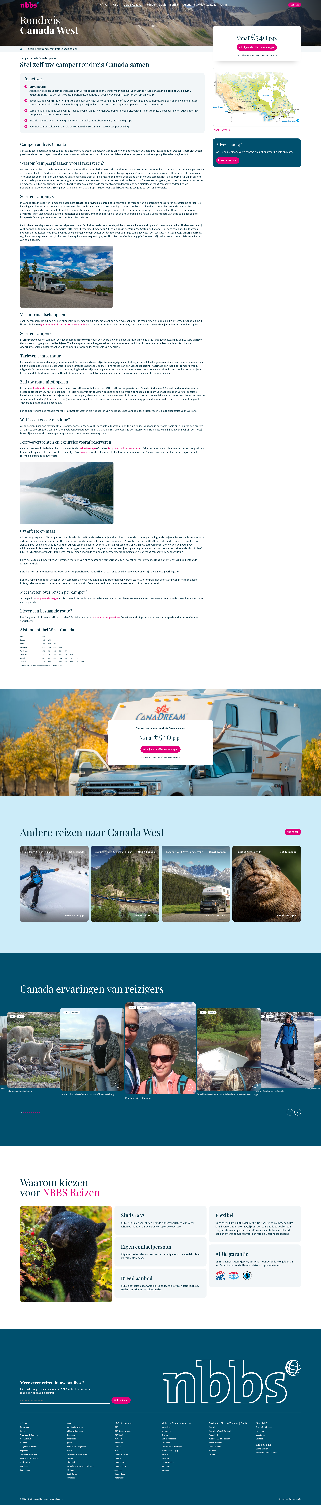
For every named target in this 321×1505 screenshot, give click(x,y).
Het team (260, 1431)
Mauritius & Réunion (29, 1435)
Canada (117, 1458)
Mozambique (25, 1439)
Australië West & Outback (220, 1431)
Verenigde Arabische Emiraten (80, 1466)
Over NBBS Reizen (264, 1427)
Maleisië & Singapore (76, 1447)
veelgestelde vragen (47, 598)
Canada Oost (120, 1466)
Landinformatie (221, 129)
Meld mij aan (121, 1400)
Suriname (166, 1466)
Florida (117, 1447)
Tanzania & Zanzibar (29, 1454)
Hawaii (117, 1450)
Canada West (120, 1462)
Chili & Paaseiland (169, 1439)
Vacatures (260, 1435)
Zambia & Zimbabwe (29, 1458)
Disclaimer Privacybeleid (290, 1499)
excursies (85, 452)
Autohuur (24, 1466)
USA (116, 1427)
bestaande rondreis (44, 388)
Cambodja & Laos (75, 1427)
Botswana (24, 1427)
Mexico (165, 1454)
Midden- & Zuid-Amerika (162, 4)
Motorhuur (119, 1478)
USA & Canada (133, 4)
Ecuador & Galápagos (171, 1450)
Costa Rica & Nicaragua (172, 1447)
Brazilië (165, 1435)
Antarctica (166, 1427)
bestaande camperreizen (106, 617)
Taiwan (70, 1458)
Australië (213, 1427)
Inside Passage (87, 448)
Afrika (103, 4)
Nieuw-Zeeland (215, 1443)
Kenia (22, 1431)
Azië (115, 4)
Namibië (23, 1443)
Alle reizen (293, 831)
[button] (21, 1112)
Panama (165, 1458)
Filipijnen (71, 1435)
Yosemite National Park (266, 1453)
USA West (118, 1435)
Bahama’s (118, 1443)
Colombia (166, 1443)
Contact (295, 4)
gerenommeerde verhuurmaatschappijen (63, 324)
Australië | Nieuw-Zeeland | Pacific (205, 4)
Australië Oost (215, 1435)
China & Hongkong (75, 1431)
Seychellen (24, 1450)
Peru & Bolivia (168, 1462)
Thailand (71, 1462)
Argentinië (166, 1431)
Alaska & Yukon (121, 1454)
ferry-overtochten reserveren (124, 448)
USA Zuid (118, 1439)
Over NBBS (262, 1423)
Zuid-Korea (72, 1474)
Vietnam (70, 1470)
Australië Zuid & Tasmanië (220, 1439)
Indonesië (71, 1439)
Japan (69, 1443)
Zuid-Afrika (25, 1462)
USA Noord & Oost (122, 1431)
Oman (69, 1450)
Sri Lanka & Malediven (77, 1454)
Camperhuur (25, 1470)
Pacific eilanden (215, 1447)
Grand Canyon (262, 1449)
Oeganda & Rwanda (28, 1447)
